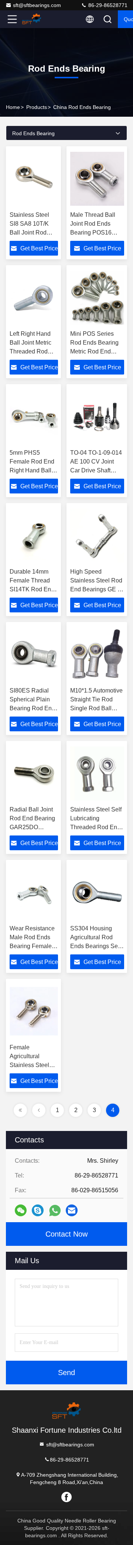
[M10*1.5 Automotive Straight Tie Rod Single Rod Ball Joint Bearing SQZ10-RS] (97, 654)
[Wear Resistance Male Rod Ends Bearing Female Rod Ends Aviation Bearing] (34, 892)
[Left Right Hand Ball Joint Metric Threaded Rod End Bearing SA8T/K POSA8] (34, 298)
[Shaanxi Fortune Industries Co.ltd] (36, 19)
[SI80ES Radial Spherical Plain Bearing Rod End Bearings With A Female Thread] (34, 654)
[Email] (71, 1210)
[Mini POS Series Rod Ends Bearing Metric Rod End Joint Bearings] (97, 298)
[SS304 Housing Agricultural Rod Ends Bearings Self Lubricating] (97, 892)
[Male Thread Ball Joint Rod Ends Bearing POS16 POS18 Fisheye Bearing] (97, 179)
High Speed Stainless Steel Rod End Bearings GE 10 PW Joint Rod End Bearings (97, 589)
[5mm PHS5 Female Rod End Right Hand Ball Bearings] (34, 416)
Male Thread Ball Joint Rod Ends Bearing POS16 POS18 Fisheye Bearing (92, 232)
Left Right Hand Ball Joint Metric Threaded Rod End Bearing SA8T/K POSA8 (31, 351)
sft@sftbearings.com (37, 5)
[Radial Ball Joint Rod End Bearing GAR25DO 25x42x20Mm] (34, 773)
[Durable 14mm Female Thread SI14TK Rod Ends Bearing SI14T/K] (34, 535)
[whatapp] (54, 1210)
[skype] (37, 1210)
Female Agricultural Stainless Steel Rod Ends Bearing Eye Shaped (34, 1065)
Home (13, 107)
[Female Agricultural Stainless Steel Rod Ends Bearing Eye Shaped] (34, 1011)
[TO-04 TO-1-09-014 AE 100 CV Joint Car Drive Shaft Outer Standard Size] (97, 416)
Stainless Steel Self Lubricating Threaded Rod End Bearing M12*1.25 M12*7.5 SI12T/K (96, 827)
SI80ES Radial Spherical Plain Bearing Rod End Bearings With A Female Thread (32, 708)
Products (36, 107)
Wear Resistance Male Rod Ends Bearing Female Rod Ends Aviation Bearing (32, 946)
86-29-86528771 (107, 5)
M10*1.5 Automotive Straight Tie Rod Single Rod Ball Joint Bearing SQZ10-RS (96, 708)
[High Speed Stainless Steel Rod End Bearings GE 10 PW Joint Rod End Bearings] (97, 535)
